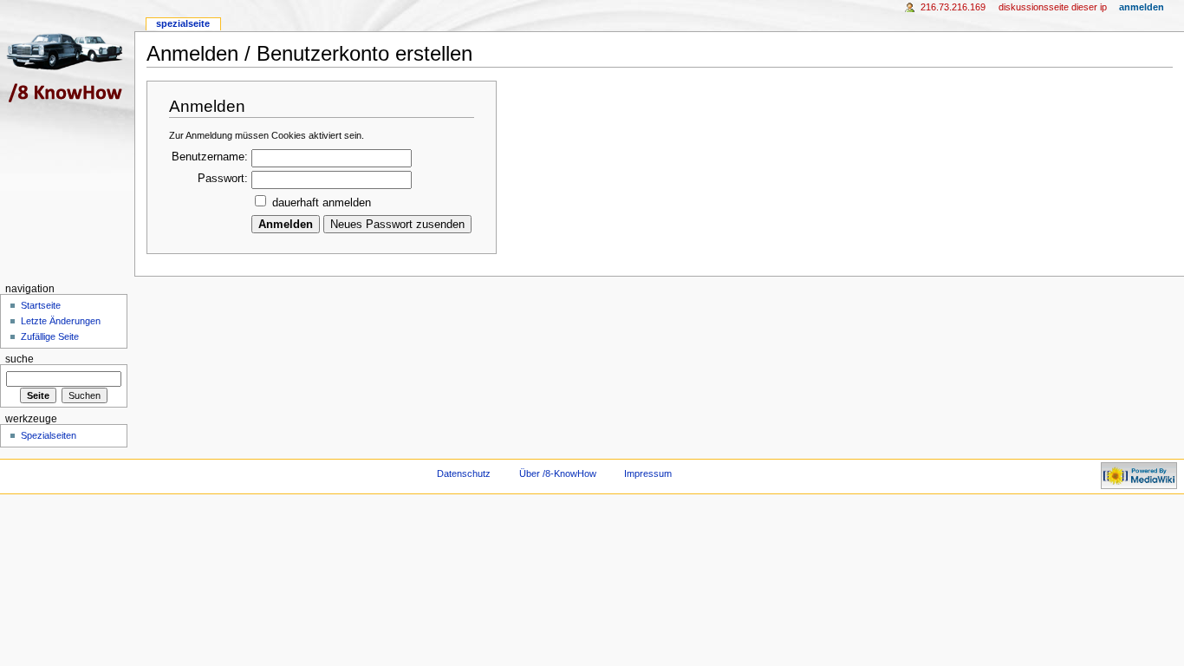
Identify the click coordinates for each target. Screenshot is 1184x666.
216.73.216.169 (953, 7)
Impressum (648, 473)
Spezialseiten (48, 435)
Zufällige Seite (50, 336)
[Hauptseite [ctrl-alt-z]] (67, 67)
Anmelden (1141, 7)
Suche (19, 359)
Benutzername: (210, 157)
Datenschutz (464, 473)
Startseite (41, 305)
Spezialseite (183, 23)
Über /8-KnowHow (557, 473)
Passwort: (223, 179)
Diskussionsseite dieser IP (1053, 7)
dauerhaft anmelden (321, 203)
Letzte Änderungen (61, 321)
